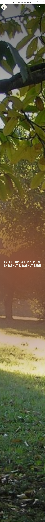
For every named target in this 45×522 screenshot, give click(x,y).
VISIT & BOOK (22, 269)
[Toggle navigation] (42, 7)
